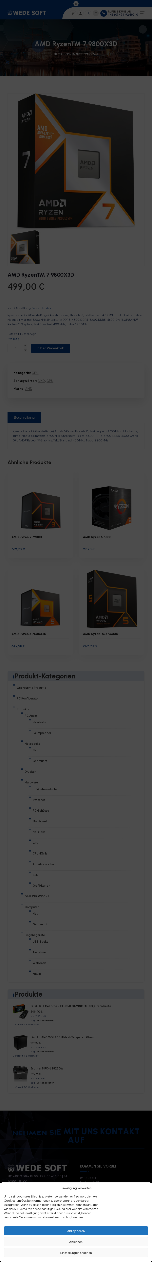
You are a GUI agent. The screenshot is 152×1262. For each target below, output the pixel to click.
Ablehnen (76, 1242)
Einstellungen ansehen (76, 1252)
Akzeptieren (76, 1231)
